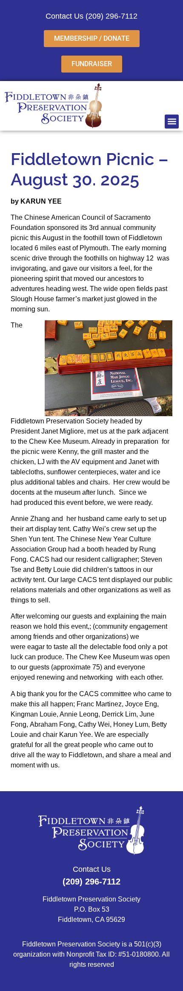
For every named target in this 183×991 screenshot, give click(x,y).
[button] (172, 122)
